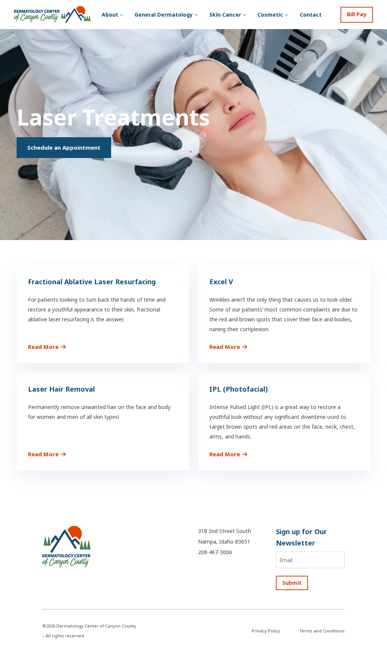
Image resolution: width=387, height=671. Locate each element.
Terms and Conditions (322, 631)
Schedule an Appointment (64, 147)
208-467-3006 (215, 552)
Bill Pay (357, 14)
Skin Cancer (225, 14)
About (110, 14)
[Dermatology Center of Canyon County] (66, 546)
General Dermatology (164, 14)
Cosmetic (270, 14)
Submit (292, 582)
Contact (311, 14)
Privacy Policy (266, 631)
